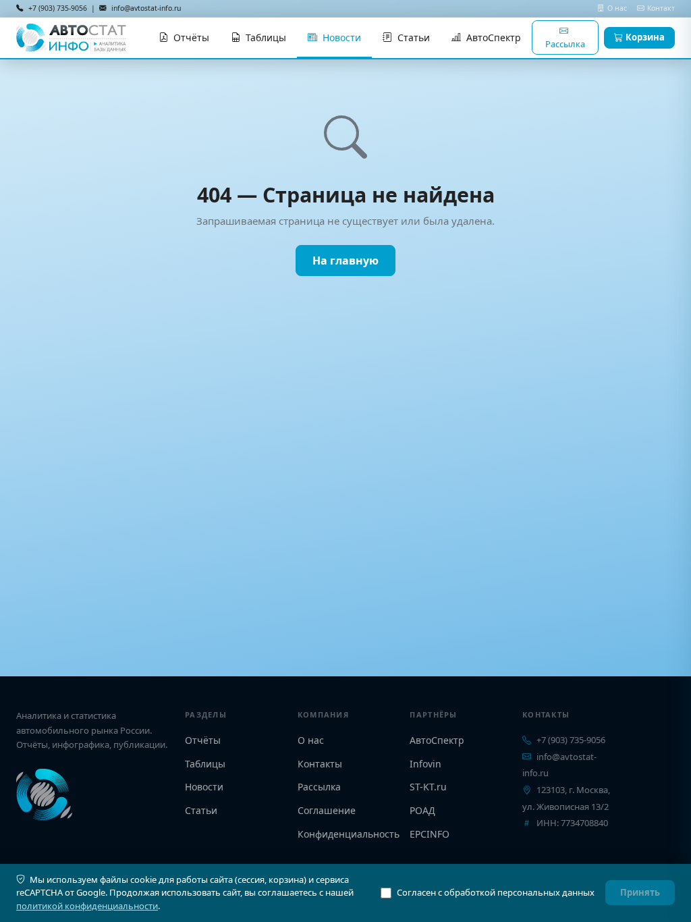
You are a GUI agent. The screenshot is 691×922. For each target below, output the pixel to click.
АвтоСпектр (493, 37)
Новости (342, 37)
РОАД (422, 810)
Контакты (320, 763)
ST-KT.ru (428, 786)
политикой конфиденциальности (87, 906)
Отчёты (191, 37)
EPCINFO (429, 834)
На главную (345, 260)
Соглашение (327, 810)
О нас (618, 8)
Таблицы (266, 37)
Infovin (425, 763)
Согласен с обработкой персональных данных (496, 892)
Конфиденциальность (348, 834)
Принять (640, 892)
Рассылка (565, 44)
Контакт (661, 8)
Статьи (413, 37)
